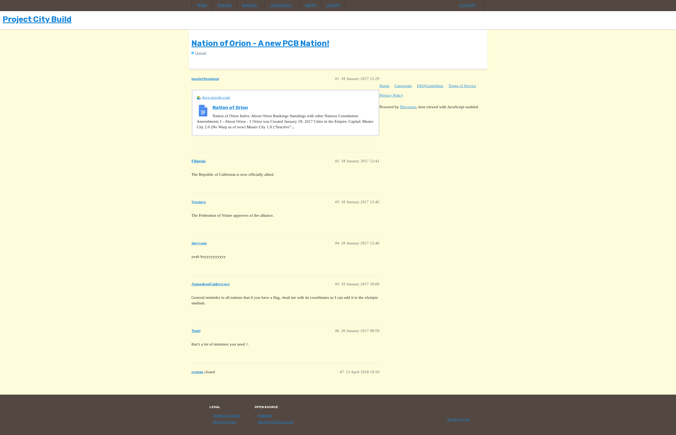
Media (310, 5)
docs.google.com (216, 97)
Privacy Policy (391, 95)
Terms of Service (462, 86)
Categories (403, 86)
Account (467, 5)
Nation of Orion (230, 107)
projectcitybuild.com (275, 422)
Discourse (408, 107)
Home (202, 5)
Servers (249, 5)
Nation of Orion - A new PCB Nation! (260, 43)
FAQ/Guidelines (430, 86)
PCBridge (265, 415)
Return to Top (458, 419)
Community (281, 5)
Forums (225, 5)
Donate (333, 5)
